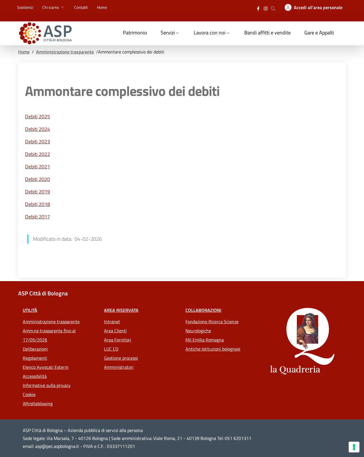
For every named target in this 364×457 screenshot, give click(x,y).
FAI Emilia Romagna (204, 339)
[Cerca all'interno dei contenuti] (273, 8)
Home (24, 51)
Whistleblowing (38, 403)
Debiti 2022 (37, 154)
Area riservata (121, 310)
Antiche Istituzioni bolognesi (212, 348)
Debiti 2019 (37, 191)
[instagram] (265, 8)
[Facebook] (258, 8)
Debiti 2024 (37, 129)
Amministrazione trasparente (65, 51)
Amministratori (119, 367)
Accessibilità (35, 376)
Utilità (30, 310)
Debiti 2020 (37, 179)
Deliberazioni (35, 348)
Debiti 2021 (37, 166)
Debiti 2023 (37, 141)
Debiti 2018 (37, 204)
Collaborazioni (203, 310)
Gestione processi (121, 358)
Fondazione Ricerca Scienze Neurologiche (212, 326)
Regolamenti (35, 358)
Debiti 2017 (37, 217)
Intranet (112, 321)
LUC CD (111, 348)
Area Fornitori (117, 339)
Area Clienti (115, 330)
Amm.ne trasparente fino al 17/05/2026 (49, 335)
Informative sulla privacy (47, 385)
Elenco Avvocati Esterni (46, 367)
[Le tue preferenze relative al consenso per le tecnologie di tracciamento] (354, 447)
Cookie (29, 394)
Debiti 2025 (37, 116)
